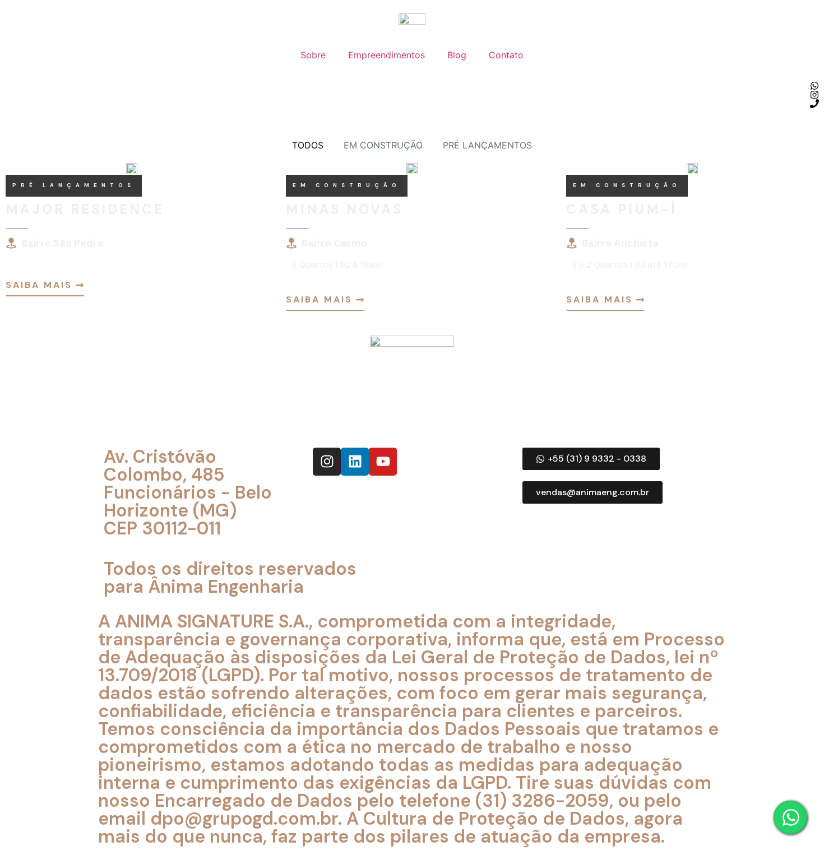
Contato (506, 55)
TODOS (307, 145)
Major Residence (85, 209)
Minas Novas (344, 209)
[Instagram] (327, 462)
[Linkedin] (355, 462)
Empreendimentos (386, 55)
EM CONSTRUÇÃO (383, 145)
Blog (456, 55)
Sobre (313, 55)
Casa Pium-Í (621, 209)
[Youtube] (383, 462)
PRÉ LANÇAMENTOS (487, 145)
